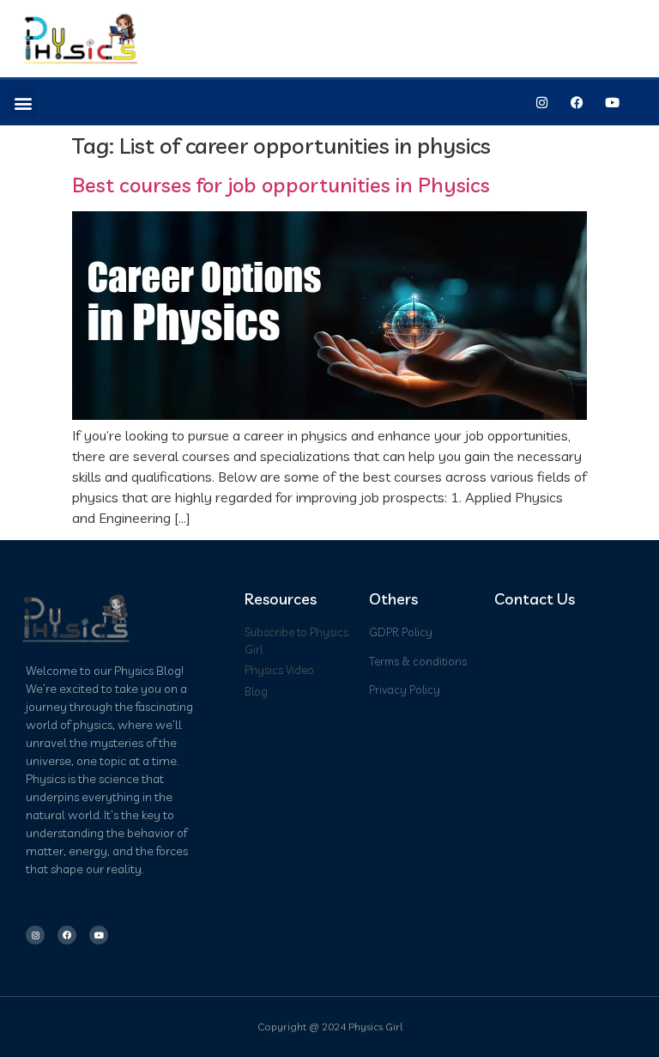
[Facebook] (576, 103)
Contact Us (534, 599)
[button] (23, 102)
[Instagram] (541, 103)
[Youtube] (612, 103)
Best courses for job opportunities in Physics (281, 184)
